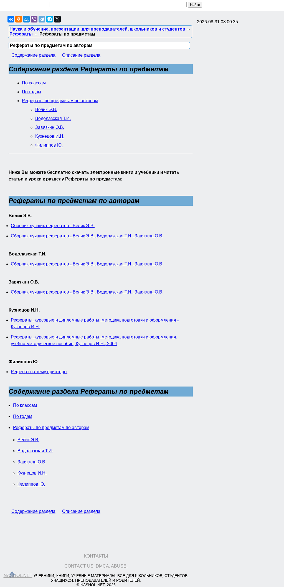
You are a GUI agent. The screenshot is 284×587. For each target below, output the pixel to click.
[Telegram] (42, 19)
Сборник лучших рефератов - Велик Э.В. (53, 225)
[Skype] (49, 19)
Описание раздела (81, 55)
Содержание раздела (33, 55)
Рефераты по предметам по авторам (60, 100)
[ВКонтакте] (10, 19)
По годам (31, 91)
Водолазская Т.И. (53, 118)
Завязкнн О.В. (49, 127)
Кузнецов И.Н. (49, 136)
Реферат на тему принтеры (39, 371)
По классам (34, 83)
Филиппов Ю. (49, 145)
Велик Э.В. (46, 109)
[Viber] (34, 19)
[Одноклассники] (18, 19)
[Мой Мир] (26, 19)
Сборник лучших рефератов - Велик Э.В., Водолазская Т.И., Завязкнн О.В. (87, 236)
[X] (57, 19)
